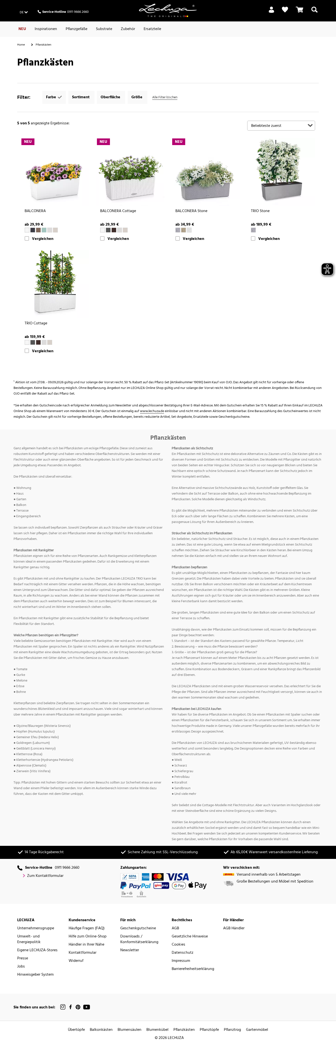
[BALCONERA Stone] (206, 172)
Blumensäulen (129, 1030)
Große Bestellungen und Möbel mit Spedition (275, 882)
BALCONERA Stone (191, 211)
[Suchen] (314, 12)
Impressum (181, 961)
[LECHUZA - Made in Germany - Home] (168, 10)
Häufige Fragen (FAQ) (87, 928)
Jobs (21, 966)
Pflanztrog (232, 1030)
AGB (175, 928)
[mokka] (113, 230)
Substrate (104, 29)
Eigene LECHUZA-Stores (37, 950)
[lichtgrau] (49, 230)
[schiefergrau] (32, 230)
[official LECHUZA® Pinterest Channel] (78, 1007)
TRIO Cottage (36, 323)
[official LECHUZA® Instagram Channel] (63, 1007)
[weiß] (27, 230)
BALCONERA (35, 211)
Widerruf (76, 961)
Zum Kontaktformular (45, 876)
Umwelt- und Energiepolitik (29, 939)
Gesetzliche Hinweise (190, 936)
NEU (22, 29)
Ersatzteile (152, 29)
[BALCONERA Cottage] (130, 172)
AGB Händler (233, 928)
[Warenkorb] (299, 12)
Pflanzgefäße (76, 29)
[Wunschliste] (285, 10)
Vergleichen (42, 239)
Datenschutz (182, 953)
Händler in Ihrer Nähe (86, 945)
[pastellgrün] (44, 230)
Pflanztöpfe (209, 1030)
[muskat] (38, 230)
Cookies (178, 945)
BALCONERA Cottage (118, 211)
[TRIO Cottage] (55, 284)
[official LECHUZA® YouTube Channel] (86, 1007)
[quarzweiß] (189, 230)
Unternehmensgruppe (35, 928)
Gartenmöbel (257, 1030)
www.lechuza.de (152, 411)
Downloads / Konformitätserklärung (139, 939)
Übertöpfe (76, 1030)
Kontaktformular (82, 953)
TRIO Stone (260, 211)
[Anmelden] (271, 12)
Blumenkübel (157, 1030)
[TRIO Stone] (281, 172)
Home (21, 44)
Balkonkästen (101, 1030)
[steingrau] (177, 230)
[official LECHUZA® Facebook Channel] (70, 1007)
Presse (22, 958)
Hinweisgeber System (35, 975)
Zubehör (128, 29)
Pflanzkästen (184, 1030)
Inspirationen (46, 29)
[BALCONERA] (55, 172)
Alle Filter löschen (164, 97)
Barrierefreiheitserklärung (193, 969)
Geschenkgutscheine (138, 928)
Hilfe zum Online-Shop (88, 936)
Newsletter (129, 950)
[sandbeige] (183, 230)
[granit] (108, 230)
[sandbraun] (55, 230)
